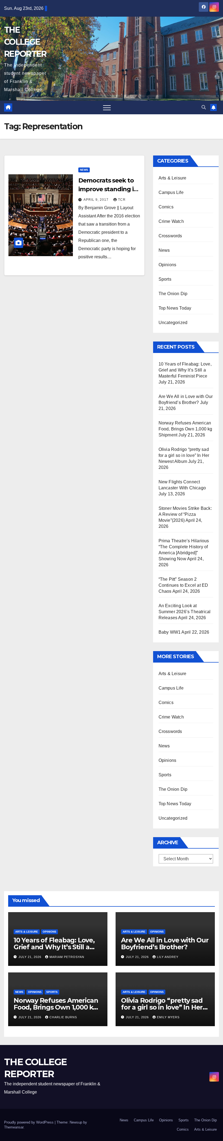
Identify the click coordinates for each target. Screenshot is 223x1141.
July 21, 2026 (30, 957)
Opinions (167, 264)
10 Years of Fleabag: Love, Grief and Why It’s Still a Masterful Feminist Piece (185, 370)
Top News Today (175, 308)
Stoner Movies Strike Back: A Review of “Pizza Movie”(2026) (185, 514)
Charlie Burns (63, 1017)
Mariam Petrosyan (66, 957)
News (84, 169)
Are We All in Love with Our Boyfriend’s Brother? (165, 943)
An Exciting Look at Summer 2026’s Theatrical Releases (185, 611)
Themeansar (13, 1127)
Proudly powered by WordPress (29, 1122)
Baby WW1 (170, 632)
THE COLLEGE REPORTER (25, 42)
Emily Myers (168, 1017)
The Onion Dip (173, 293)
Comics (166, 207)
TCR (122, 200)
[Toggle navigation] (107, 107)
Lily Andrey (167, 957)
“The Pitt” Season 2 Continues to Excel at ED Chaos (183, 585)
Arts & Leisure (173, 178)
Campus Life (171, 192)
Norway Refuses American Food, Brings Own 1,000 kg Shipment (185, 429)
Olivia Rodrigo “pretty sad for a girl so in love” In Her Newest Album (184, 455)
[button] (204, 107)
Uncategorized (173, 322)
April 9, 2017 (96, 200)
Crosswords (170, 235)
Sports (165, 279)
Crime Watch (171, 221)
